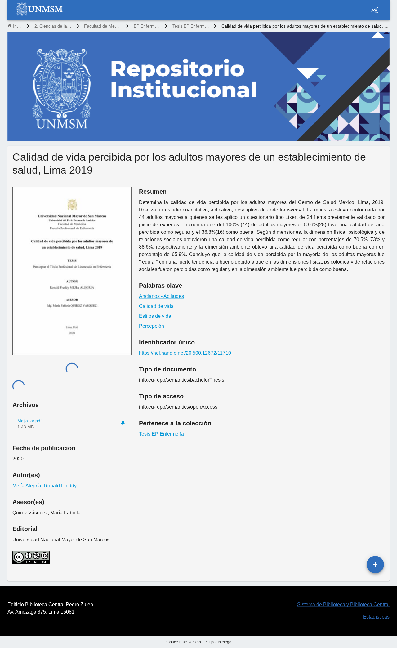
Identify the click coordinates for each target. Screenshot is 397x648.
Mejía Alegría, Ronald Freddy (44, 485)
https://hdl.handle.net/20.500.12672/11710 (185, 353)
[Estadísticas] (374, 9)
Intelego (224, 642)
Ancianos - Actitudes (161, 296)
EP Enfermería (147, 26)
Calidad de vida (156, 306)
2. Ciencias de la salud (53, 26)
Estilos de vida (155, 316)
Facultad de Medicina (102, 26)
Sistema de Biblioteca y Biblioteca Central (343, 604)
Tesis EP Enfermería (190, 26)
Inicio (17, 26)
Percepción (151, 326)
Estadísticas (376, 616)
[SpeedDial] (375, 564)
